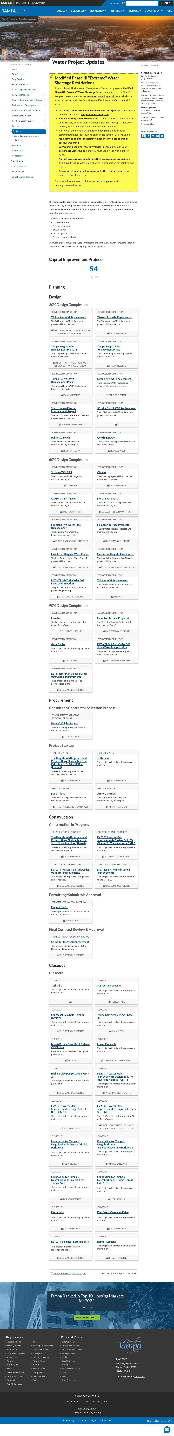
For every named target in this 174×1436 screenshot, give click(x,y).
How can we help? (116, 3)
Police (9, 1368)
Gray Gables (58, 644)
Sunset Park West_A (109, 985)
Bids (34, 1342)
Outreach (16, 126)
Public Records (39, 1368)
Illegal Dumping (68, 1361)
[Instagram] (99, 1401)
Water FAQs (17, 150)
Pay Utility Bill (17, 171)
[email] (148, 136)
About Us (16, 145)
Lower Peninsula (106, 1044)
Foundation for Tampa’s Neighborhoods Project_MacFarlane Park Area (115, 1144)
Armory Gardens (107, 793)
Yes (128, 1273)
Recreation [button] (97, 10)
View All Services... (14, 1384)
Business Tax (12, 1349)
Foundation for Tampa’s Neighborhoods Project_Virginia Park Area (69, 1144)
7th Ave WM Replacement (112, 580)
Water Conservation (21, 115)
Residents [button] (116, 10)
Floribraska (57, 1212)
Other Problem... (69, 1380)
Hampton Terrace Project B (113, 524)
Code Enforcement (40, 1349)
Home (14, 69)
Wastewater (12, 1380)
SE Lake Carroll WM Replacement (116, 408)
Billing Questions (14, 1345)
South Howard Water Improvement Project (63, 410)
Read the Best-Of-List (87, 1317)
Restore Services (20, 84)
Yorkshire (56, 985)
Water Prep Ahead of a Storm (26, 110)
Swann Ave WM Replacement (114, 378)
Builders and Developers (24, 105)
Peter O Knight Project (64, 723)
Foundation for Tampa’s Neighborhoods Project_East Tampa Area (67, 1179)
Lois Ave (56, 618)
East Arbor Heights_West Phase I (70, 554)
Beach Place (58, 793)
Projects (17, 131)
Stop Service (18, 79)
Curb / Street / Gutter (71, 1345)
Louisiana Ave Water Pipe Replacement (66, 526)
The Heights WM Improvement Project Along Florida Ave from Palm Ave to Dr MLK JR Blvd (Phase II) (69, 763)
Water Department (9, 19)
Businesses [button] (77, 10)
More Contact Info (147, 124)
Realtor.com (87, 1307)
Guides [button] (61, 10)
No (135, 1273)
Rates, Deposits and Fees (24, 89)
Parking (10, 1361)
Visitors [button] (134, 10)
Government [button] (153, 10)
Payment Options (20, 94)
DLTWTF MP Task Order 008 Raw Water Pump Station (113, 646)
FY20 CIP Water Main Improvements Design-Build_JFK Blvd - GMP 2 (70, 1109)
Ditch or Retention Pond (72, 1349)
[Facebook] (87, 1401)
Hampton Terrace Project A (113, 618)
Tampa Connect (18, 166)
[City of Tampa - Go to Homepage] (13, 11)
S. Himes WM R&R (61, 472)
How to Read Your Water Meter (27, 100)
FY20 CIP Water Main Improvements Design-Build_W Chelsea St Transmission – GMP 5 (116, 840)
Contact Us (17, 155)
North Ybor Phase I (108, 498)
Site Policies (105, 1420)
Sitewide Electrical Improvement (70, 941)
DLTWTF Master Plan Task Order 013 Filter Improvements (70, 871)
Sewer (64, 1372)
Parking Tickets (39, 1361)
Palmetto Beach (60, 437)
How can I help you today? (158, 1421)
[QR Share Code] (162, 136)
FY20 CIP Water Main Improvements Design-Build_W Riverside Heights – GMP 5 (115, 1076)
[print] (153, 136)
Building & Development (43, 1345)
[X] (157, 136)
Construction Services (16, 1353)
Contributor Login (87, 1420)
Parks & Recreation (41, 1357)
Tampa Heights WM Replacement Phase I (63, 380)
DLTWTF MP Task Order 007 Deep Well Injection (67, 582)
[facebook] (143, 136)
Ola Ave (101, 472)
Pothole (65, 1365)
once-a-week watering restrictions (102, 96)
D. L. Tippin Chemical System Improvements (113, 871)
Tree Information (40, 1376)
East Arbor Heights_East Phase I (115, 554)
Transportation (39, 1372)
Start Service (18, 74)
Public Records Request (22, 177)
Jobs (169, 10)
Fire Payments (39, 1353)
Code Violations (68, 1342)
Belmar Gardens (106, 1241)
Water (35, 1380)
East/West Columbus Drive (113, 1212)
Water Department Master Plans (26, 138)
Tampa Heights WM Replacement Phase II (109, 348)
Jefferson (103, 758)
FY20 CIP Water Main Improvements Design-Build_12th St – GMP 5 (116, 1109)
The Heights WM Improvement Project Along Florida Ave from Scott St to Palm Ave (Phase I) (69, 840)
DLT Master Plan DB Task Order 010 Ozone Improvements (69, 675)
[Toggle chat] (166, 1429)
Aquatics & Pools (14, 1342)
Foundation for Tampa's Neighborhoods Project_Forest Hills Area (115, 1179)
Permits (36, 1365)
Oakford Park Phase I (63, 498)
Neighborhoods (13, 1357)
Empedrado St (59, 907)
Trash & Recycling (14, 1376)
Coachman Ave (106, 437)
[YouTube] (105, 1401)
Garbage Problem (69, 1353)
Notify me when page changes (69, 1273)
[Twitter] (93, 1401)
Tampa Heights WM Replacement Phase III (64, 348)
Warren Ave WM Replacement (114, 317)
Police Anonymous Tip (71, 1368)
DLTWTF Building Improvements (70, 1241)
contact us (140, 1376)
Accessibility (68, 1420)
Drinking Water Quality (23, 121)
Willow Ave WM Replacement (68, 317)
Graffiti (64, 1357)
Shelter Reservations (15, 1372)
